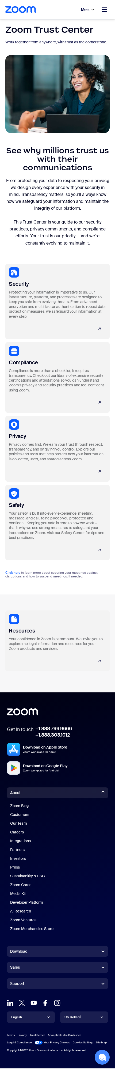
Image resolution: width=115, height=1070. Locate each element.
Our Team (18, 823)
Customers (19, 814)
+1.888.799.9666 (53, 728)
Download (19, 951)
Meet (85, 9)
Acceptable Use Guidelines (64, 1035)
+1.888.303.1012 (52, 735)
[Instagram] (57, 1003)
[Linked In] (10, 1003)
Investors (18, 858)
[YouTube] (33, 1003)
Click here (12, 573)
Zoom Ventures (23, 920)
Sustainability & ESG (27, 876)
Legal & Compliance (19, 1042)
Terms (11, 1035)
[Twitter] (22, 1003)
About (15, 792)
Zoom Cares (20, 884)
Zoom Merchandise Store (31, 928)
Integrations (20, 840)
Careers (17, 832)
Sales (15, 967)
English (16, 1017)
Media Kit (18, 893)
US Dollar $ (72, 1017)
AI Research (20, 911)
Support (17, 984)
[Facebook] (45, 1003)
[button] (102, 1057)
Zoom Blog (19, 805)
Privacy (22, 1035)
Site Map (101, 1042)
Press (15, 867)
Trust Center (37, 1035)
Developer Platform (26, 902)
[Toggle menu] (104, 9)
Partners (17, 849)
